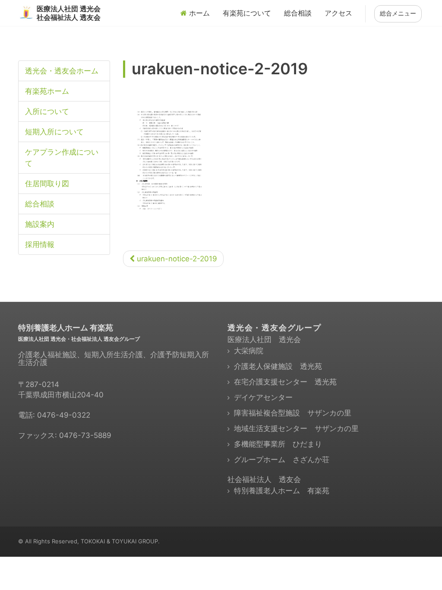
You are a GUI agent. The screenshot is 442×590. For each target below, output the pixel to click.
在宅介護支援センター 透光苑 (285, 381)
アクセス (338, 13)
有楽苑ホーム (47, 91)
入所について (47, 111)
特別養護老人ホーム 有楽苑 (281, 490)
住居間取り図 (47, 183)
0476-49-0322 (63, 415)
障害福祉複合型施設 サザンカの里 (292, 413)
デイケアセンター (263, 397)
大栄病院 (248, 350)
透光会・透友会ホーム (61, 71)
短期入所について (54, 131)
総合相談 (298, 13)
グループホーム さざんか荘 (281, 459)
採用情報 (39, 244)
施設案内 (39, 224)
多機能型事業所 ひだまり (278, 444)
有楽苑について (247, 13)
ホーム (198, 13)
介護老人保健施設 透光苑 (278, 366)
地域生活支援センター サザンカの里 (296, 428)
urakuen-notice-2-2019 (176, 258)
